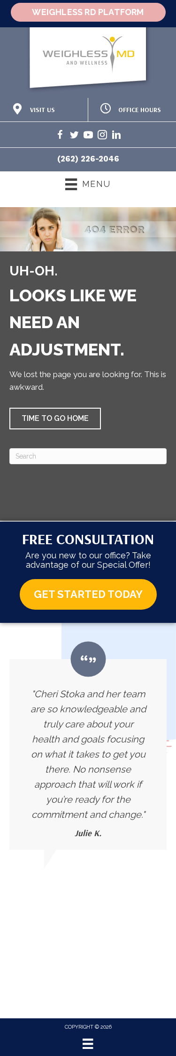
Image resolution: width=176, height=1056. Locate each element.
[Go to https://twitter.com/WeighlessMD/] (74, 136)
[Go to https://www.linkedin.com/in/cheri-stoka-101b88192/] (116, 136)
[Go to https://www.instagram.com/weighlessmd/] (102, 136)
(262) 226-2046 (88, 158)
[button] (55, 418)
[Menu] (88, 1043)
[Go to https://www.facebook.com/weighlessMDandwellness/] (60, 136)
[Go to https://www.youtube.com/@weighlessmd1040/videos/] (88, 136)
